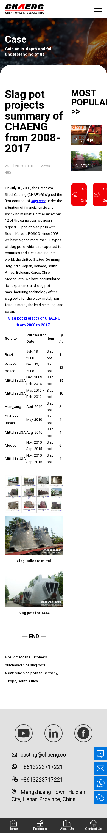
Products (40, 829)
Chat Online (84, 194)
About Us (67, 829)
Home (13, 829)
